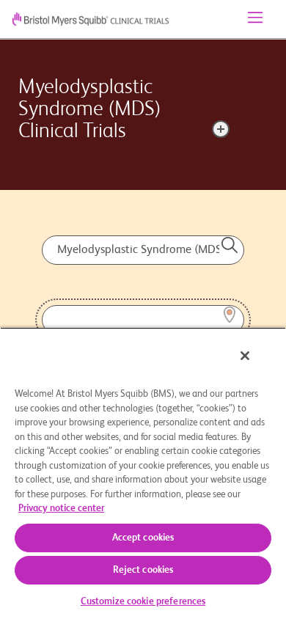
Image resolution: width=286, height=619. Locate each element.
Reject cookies (143, 570)
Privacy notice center (61, 508)
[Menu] (255, 19)
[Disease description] (221, 129)
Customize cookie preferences (143, 602)
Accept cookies (143, 538)
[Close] (245, 356)
